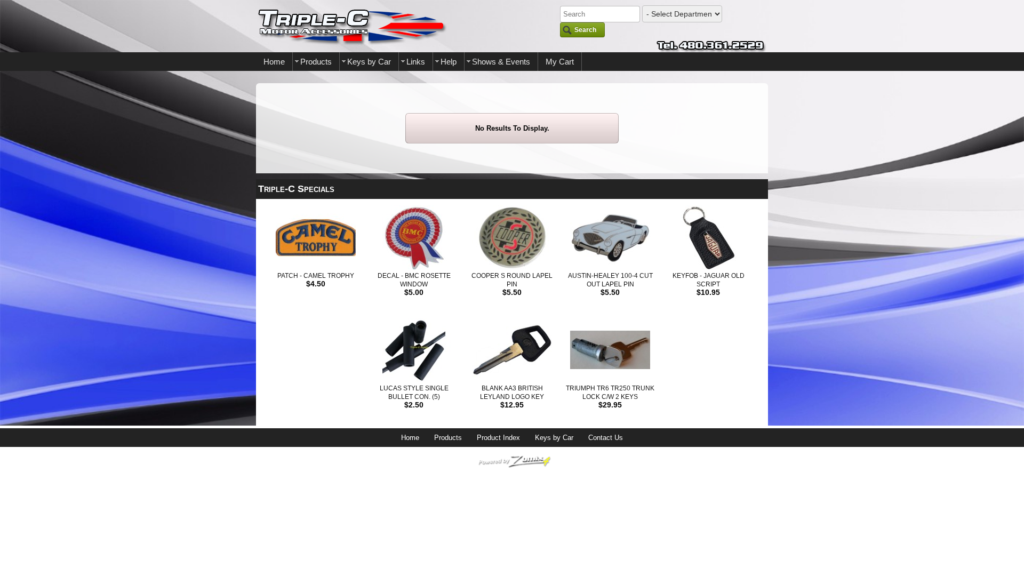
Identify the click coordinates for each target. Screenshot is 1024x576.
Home (274, 61)
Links (415, 61)
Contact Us (605, 438)
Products (316, 61)
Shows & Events (501, 61)
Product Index (498, 438)
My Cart (560, 61)
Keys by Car (369, 61)
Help (449, 61)
